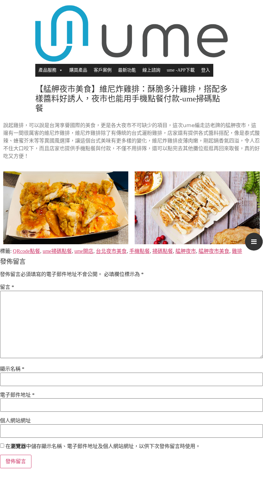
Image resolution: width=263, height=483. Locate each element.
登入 (205, 70)
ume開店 (83, 251)
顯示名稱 (12, 369)
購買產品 (78, 70)
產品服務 (47, 70)
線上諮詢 (151, 70)
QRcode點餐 (26, 251)
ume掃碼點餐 (57, 251)
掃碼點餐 (162, 251)
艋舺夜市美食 (214, 251)
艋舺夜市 (185, 251)
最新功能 (127, 70)
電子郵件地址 (17, 395)
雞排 (237, 251)
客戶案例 (103, 70)
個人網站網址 (15, 420)
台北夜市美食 (111, 251)
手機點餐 (139, 251)
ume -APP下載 (181, 70)
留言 (7, 287)
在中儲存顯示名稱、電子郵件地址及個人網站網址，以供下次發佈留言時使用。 (102, 446)
